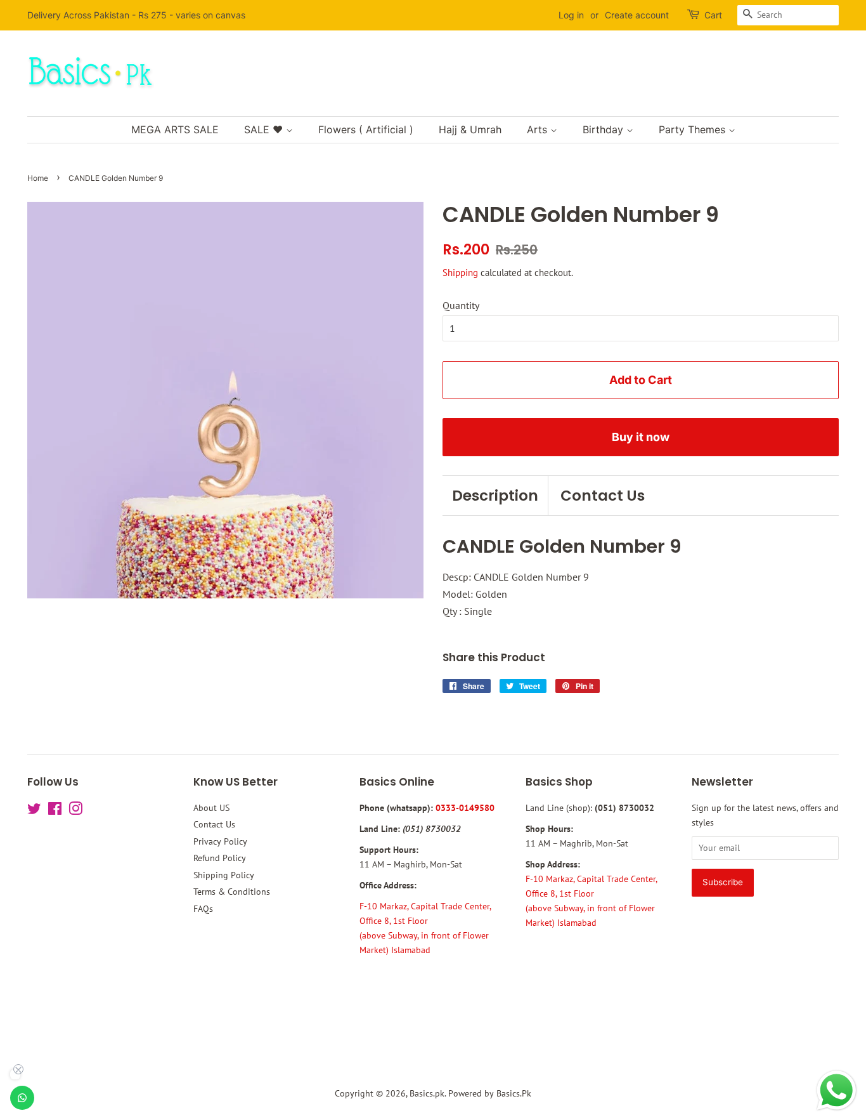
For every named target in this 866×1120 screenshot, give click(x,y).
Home (37, 178)
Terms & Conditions (231, 891)
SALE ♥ (265, 129)
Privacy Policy (220, 841)
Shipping (460, 273)
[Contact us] (22, 1098)
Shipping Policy (223, 875)
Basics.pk (427, 1093)
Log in (571, 15)
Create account (637, 15)
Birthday (604, 129)
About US (211, 808)
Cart (713, 15)
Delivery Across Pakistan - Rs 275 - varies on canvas (136, 15)
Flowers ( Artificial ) (365, 129)
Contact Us (602, 495)
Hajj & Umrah (470, 129)
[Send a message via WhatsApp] (836, 1090)
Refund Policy (219, 858)
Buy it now (640, 437)
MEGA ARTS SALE (175, 129)
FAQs (203, 908)
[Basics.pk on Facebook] (55, 811)
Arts (538, 129)
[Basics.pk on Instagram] (75, 811)
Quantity (461, 305)
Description (495, 495)
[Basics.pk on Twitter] (34, 811)
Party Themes (693, 129)
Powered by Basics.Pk (489, 1093)
